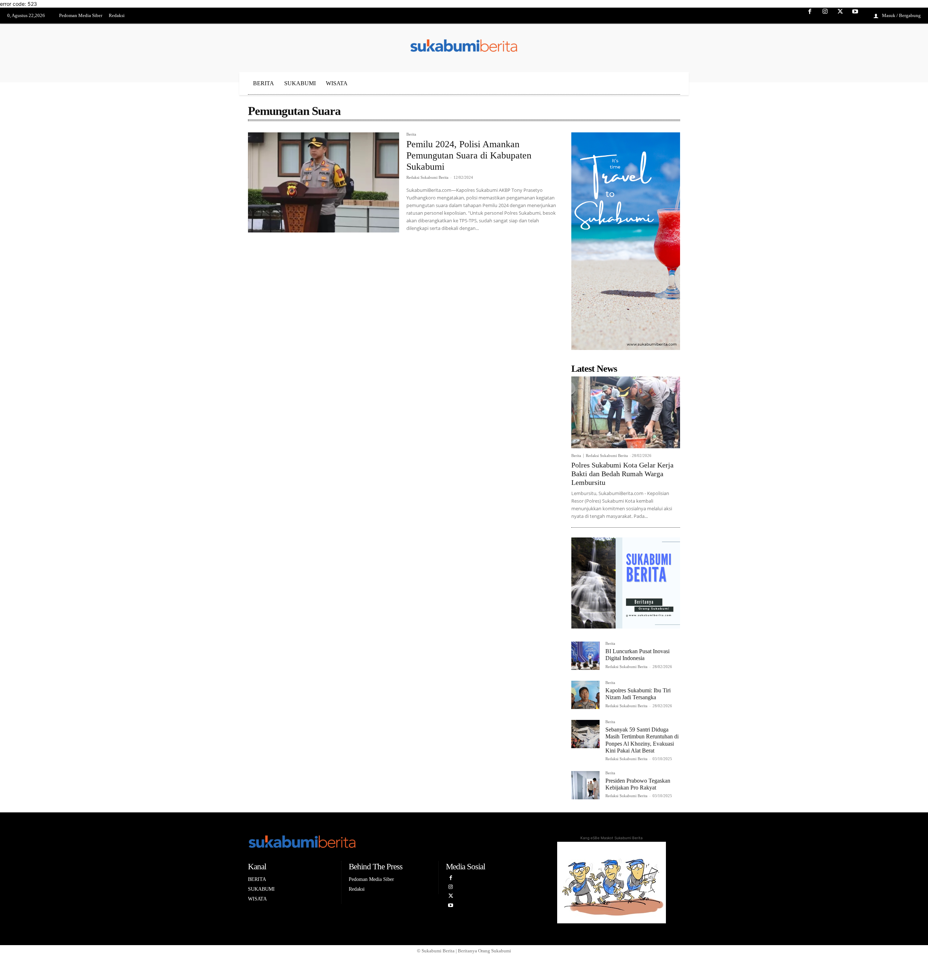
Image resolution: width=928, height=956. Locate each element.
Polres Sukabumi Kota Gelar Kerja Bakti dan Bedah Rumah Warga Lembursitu (622, 473)
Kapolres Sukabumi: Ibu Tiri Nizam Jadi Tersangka (638, 693)
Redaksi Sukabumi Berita (427, 177)
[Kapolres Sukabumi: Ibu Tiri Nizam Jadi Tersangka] (585, 695)
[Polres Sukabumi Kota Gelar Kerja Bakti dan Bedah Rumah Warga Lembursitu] (625, 412)
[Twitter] (840, 16)
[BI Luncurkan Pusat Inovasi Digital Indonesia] (585, 656)
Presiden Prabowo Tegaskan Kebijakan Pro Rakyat (637, 784)
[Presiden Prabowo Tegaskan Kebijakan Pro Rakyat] (585, 785)
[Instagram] (825, 16)
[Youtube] (855, 16)
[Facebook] (810, 16)
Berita (411, 134)
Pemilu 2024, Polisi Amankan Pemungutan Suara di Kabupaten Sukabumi (468, 155)
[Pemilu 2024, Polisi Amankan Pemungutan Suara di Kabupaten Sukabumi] (323, 182)
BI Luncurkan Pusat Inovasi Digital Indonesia (637, 654)
